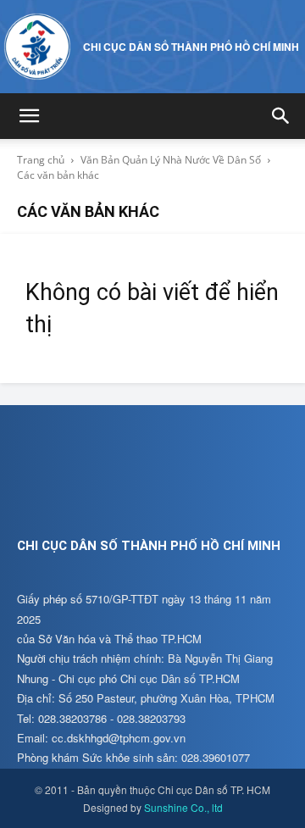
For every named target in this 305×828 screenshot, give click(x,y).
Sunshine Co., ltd (183, 807)
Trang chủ (40, 160)
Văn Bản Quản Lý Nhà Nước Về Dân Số (170, 160)
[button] (29, 116)
